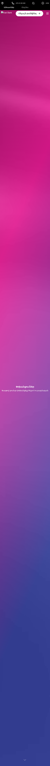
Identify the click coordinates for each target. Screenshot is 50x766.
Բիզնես (25, 7)
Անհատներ (9, 7)
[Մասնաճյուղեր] (3, 3)
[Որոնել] (33, 3)
